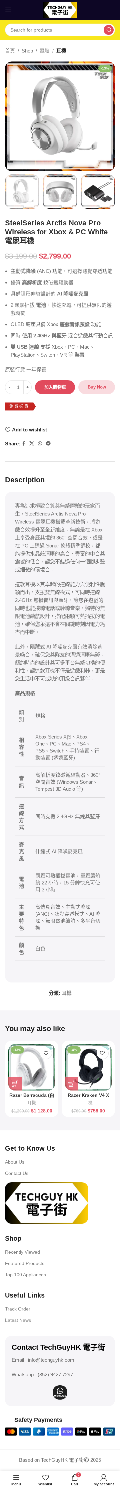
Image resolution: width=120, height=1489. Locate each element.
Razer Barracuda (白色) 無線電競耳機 (31, 1098)
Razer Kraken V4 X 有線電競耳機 (88, 1098)
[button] (15, 1083)
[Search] (109, 30)
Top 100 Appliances (25, 1274)
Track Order (17, 1309)
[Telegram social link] (48, 443)
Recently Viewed (22, 1252)
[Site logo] (60, 9)
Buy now (97, 387)
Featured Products (24, 1263)
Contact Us (16, 1173)
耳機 (61, 51)
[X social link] (31, 443)
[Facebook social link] (23, 443)
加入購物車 (55, 387)
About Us (14, 1162)
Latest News (18, 1320)
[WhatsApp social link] (40, 443)
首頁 (10, 51)
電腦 (45, 51)
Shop (27, 51)
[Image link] (46, 1202)
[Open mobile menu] (8, 10)
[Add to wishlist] (46, 1053)
